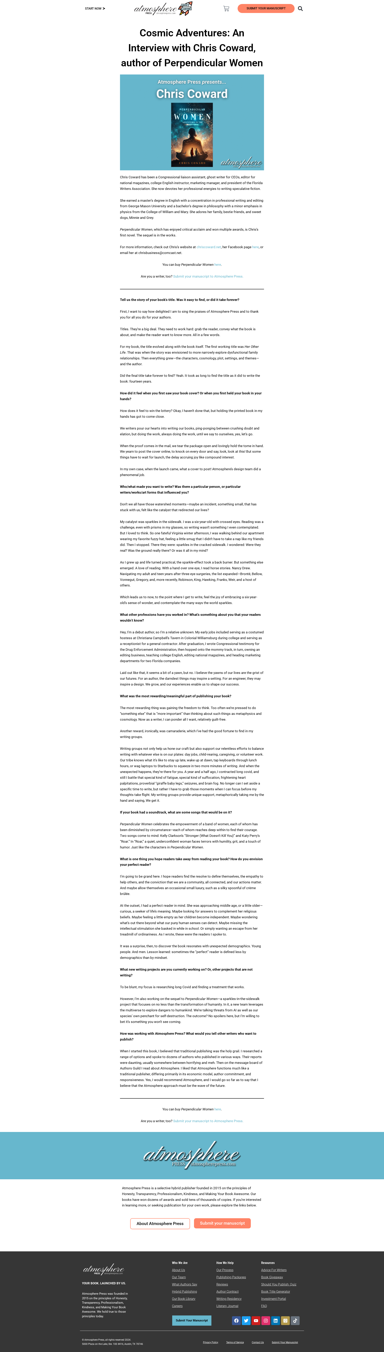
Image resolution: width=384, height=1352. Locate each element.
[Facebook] (236, 1320)
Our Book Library (183, 1299)
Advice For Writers (274, 1270)
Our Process (224, 1270)
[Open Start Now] (103, 8)
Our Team (179, 1277)
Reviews (222, 1284)
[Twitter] (246, 1320)
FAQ (264, 1306)
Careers (177, 1306)
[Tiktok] (295, 1320)
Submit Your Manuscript (285, 1342)
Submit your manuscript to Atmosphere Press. (208, 276)
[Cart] (226, 8)
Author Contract (227, 1291)
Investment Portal (273, 1299)
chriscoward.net (209, 247)
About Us (178, 1270)
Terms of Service (235, 1342)
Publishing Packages (231, 1277)
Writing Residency (229, 1299)
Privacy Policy (210, 1342)
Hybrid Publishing (184, 1291)
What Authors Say (184, 1284)
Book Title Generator (275, 1291)
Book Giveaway (272, 1277)
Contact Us (258, 1342)
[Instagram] (265, 1320)
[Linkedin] (275, 1320)
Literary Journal (227, 1306)
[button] (300, 8)
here (255, 247)
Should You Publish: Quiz (278, 1284)
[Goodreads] (285, 1320)
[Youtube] (256, 1320)
